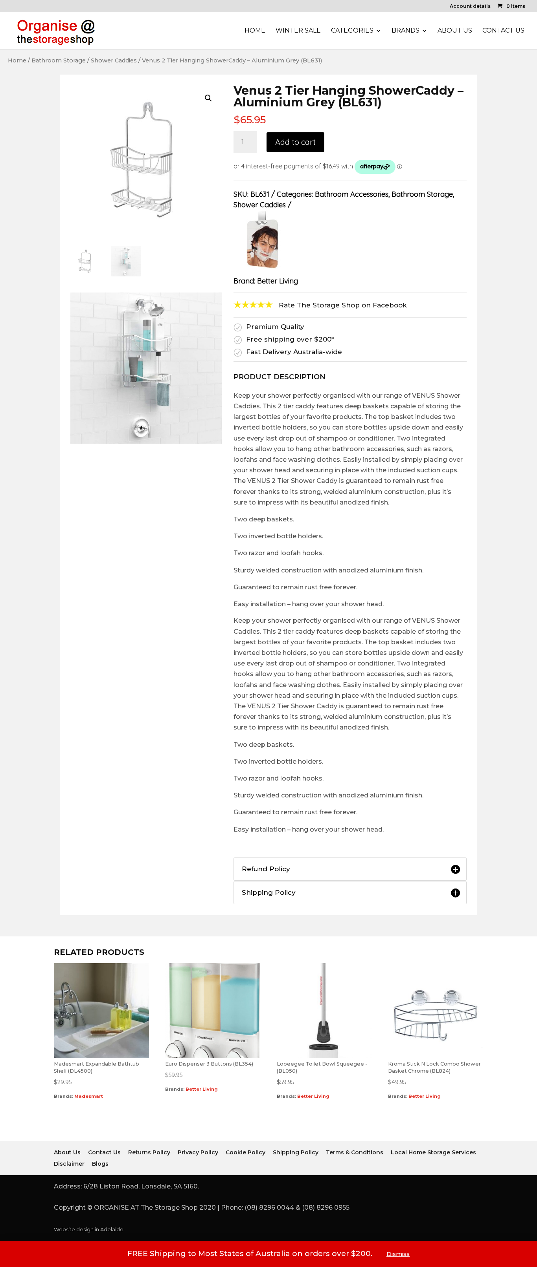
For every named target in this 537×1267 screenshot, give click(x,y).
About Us (455, 31)
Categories (352, 31)
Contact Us (503, 31)
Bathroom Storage (58, 60)
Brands (405, 31)
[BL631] (146, 441)
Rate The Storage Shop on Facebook (343, 305)
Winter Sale (298, 31)
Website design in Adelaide (88, 1229)
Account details (470, 6)
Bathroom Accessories (351, 194)
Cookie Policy (245, 1152)
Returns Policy (149, 1152)
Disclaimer (69, 1163)
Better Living (277, 280)
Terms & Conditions (354, 1152)
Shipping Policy (295, 1152)
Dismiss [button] (398, 1254)
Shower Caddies (114, 60)
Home (255, 31)
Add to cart (295, 142)
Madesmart (88, 1096)
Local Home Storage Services (433, 1152)
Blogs (100, 1163)
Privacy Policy (198, 1152)
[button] (208, 98)
